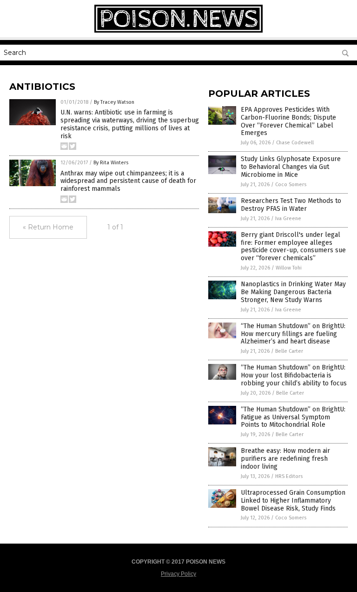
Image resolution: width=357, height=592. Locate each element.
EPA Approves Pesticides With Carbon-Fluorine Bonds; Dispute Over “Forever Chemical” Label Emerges (288, 121)
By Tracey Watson (114, 102)
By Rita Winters (110, 163)
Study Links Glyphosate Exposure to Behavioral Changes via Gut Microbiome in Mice (291, 167)
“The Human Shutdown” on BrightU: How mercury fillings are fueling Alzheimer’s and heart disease (293, 334)
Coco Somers (290, 185)
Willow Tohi (289, 268)
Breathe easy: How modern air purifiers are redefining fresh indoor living (285, 459)
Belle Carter (289, 351)
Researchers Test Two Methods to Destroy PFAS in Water (291, 205)
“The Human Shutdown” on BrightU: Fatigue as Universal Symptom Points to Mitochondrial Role (293, 417)
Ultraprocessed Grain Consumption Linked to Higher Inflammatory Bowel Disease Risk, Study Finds (293, 500)
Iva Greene (288, 218)
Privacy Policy (178, 574)
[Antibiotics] (178, 30)
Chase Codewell (295, 143)
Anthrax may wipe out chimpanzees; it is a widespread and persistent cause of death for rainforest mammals (128, 181)
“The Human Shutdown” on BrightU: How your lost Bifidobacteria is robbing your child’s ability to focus (294, 375)
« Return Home (48, 227)
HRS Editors (289, 476)
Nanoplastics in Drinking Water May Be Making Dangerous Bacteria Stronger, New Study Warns (293, 292)
